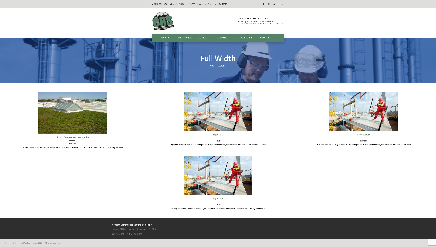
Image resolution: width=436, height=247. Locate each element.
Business (72, 143)
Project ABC (218, 198)
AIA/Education (245, 37)
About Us (165, 37)
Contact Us (264, 37)
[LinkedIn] (273, 4)
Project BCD (363, 134)
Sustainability (223, 37)
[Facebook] (263, 4)
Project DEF (218, 134)
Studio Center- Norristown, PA (72, 137)
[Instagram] (268, 4)
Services (203, 37)
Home (211, 65)
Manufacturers (184, 37)
